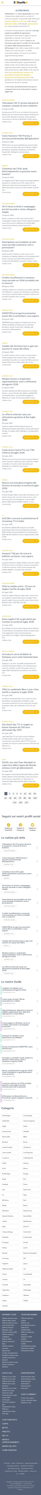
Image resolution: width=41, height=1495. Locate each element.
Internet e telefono (12, 21)
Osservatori (27, 1232)
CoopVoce (5, 1158)
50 (10, 798)
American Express (29, 1121)
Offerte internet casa (9, 1318)
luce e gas (23, 21)
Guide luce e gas (8, 1390)
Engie (4, 1179)
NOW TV (26, 1226)
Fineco (25, 1184)
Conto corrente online (29, 1400)
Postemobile (27, 1237)
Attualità (26, 1131)
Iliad (24, 1200)
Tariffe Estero (26, 1330)
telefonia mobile (11, 24)
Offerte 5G (25, 1327)
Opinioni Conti (26, 1403)
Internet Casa (27, 1211)
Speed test (6, 1351)
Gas (3, 1189)
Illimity (4, 1205)
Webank (26, 1295)
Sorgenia (5, 1263)
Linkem (4, 1221)
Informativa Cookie (27, 1468)
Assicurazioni (6, 1131)
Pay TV (5, 1435)
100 (35, 798)
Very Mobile (27, 1285)
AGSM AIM (5, 1121)
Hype (25, 1195)
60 (15, 798)
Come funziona (9, 1450)
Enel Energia (6, 1174)
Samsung (5, 1258)
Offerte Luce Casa (8, 1379)
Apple (4, 1126)
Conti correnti (28, 1394)
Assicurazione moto (28, 1379)
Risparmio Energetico (30, 1253)
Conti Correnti (6, 1152)
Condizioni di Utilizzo (27, 1466)
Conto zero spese (27, 1398)
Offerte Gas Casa (8, 1381)
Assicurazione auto (28, 1377)
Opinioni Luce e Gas (9, 1388)
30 (35, 794)
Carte (5, 1424)
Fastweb (5, 1184)
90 (30, 798)
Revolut (4, 1253)
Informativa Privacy (14, 1468)
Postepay (5, 1242)
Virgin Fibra (6, 1290)
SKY (24, 1258)
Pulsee (4, 1248)
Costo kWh (6, 1397)
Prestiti (25, 1242)
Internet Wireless (7, 1216)
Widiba (25, 1300)
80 (25, 798)
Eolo (24, 1179)
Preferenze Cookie (11, 1471)
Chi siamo (7, 1463)
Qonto (25, 1248)
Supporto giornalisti (31, 1463)
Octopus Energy (7, 1232)
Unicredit (5, 1285)
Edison (25, 1168)
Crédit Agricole (28, 1158)
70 (20, 798)
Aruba (25, 1126)
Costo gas (6, 1400)
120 (20, 802)
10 (25, 794)
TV (24, 1279)
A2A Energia (6, 1115)
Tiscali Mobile (27, 1274)
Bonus (25, 1142)
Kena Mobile (27, 1216)
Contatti (21, 1474)
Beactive (5, 1142)
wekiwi (4, 1300)
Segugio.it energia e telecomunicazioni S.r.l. (20, 1481)
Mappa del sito (9, 1446)
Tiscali (4, 1274)
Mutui (4, 1226)
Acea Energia (27, 1115)
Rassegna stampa (13, 1466)
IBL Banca (5, 1200)
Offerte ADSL (7, 1339)
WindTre (5, 1306)
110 (14, 802)
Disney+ (26, 1163)
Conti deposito (28, 1152)
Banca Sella (6, 1137)
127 (26, 802)
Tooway (4, 1279)
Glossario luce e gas (9, 1395)
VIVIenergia (27, 1290)
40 (5, 798)
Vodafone (5, 1295)
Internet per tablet (27, 1348)
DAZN (4, 1163)
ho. (3, 1195)
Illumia (25, 1205)
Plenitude (5, 1237)
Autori (13, 1463)
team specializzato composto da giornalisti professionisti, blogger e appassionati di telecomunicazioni (19, 74)
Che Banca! (27, 1147)
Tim (24, 1269)
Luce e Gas (7, 1373)
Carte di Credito (7, 1147)
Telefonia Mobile (7, 1269)
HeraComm (27, 1189)
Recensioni (20, 1463)
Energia (25, 1174)
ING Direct (5, 1211)
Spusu (25, 1263)
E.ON (3, 1168)
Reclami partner (23, 1471)
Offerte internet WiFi (9, 1332)
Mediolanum (27, 1221)
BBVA (25, 1137)
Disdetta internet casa (10, 1355)
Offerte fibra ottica (9, 1321)
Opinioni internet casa (10, 1362)
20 (30, 794)
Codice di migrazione (10, 1353)
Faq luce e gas (7, 1393)
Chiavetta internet (27, 1351)
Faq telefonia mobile (28, 1346)
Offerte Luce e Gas (9, 1377)
